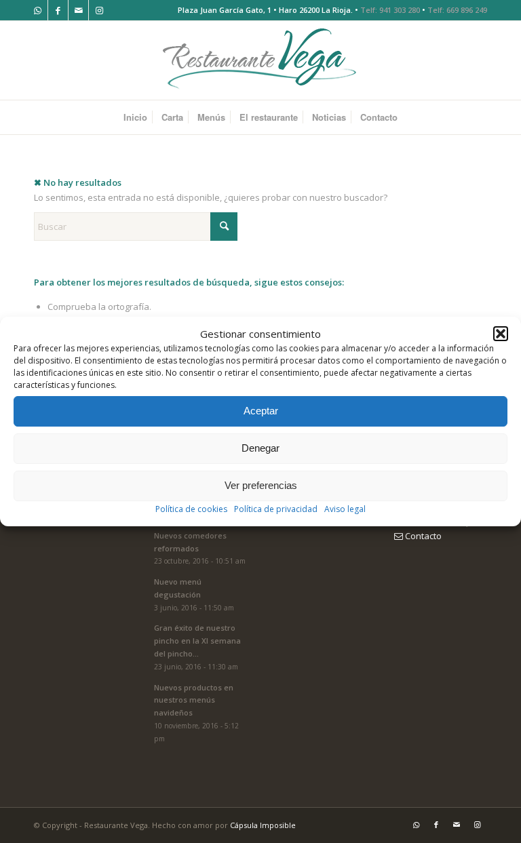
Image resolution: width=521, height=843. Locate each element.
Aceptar (261, 411)
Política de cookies (191, 509)
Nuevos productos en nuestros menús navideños (193, 700)
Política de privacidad (275, 509)
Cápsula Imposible (263, 825)
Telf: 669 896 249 (457, 10)
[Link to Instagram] (99, 10)
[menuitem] (135, 117)
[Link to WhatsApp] (37, 10)
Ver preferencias (261, 486)
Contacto (422, 536)
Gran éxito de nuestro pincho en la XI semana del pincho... (197, 641)
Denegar (260, 448)
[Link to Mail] (78, 10)
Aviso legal (345, 509)
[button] (500, 333)
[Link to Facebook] (58, 10)
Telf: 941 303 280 (390, 10)
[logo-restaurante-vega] (260, 60)
